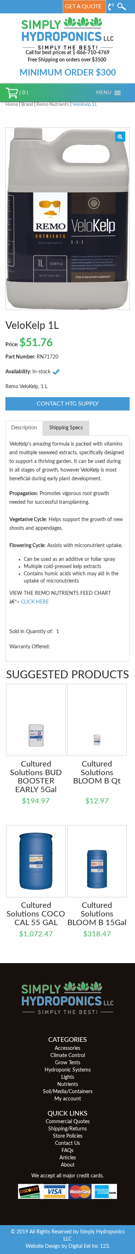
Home (11, 104)
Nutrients (67, 1084)
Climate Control (67, 1055)
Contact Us (67, 1143)
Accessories (67, 1048)
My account (67, 1098)
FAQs (67, 1150)
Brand (27, 104)
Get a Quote (83, 6)
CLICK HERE (35, 602)
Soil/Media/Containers (68, 1091)
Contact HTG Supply (68, 404)
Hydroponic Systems (68, 1070)
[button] (103, 93)
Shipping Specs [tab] (66, 427)
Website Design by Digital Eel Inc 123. (68, 1246)
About (68, 1165)
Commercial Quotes (68, 1121)
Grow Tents (67, 1062)
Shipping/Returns (67, 1128)
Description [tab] (24, 427)
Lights (67, 1077)
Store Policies (67, 1136)
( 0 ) (23, 92)
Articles (67, 1157)
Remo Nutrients (52, 104)
